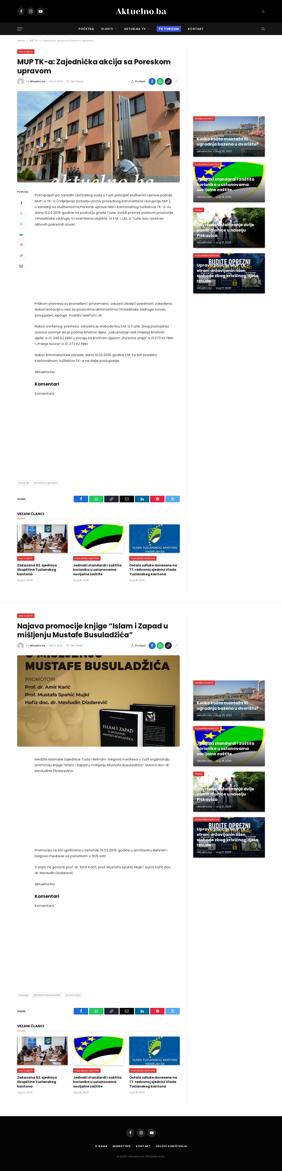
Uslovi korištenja (171, 1146)
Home (21, 40)
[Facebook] (21, 203)
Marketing (122, 1146)
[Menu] (20, 29)
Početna (86, 29)
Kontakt (196, 29)
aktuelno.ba (37, 81)
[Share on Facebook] (152, 81)
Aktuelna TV (135, 29)
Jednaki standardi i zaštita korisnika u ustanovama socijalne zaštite (97, 570)
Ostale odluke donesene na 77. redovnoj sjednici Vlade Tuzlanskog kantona (153, 570)
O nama (101, 1146)
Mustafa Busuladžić (47, 995)
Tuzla (199, 210)
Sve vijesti (26, 51)
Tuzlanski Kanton (87, 558)
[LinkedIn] (21, 234)
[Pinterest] (21, 245)
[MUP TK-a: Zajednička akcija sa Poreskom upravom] (98, 136)
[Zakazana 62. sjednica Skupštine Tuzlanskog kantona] (42, 538)
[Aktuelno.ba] (141, 11)
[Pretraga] (263, 29)
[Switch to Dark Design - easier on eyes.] (263, 11)
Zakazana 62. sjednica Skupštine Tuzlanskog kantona (37, 570)
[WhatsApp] (21, 224)
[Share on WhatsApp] (160, 81)
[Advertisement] (104, 264)
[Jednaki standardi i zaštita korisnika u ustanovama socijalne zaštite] (98, 538)
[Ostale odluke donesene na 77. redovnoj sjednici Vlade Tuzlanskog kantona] (154, 538)
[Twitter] (21, 213)
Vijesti (107, 29)
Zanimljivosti (204, 118)
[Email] (21, 266)
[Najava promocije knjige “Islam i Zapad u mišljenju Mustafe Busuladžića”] (98, 701)
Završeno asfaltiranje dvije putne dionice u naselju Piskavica (225, 230)
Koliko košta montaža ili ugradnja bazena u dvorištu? (227, 142)
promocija (73, 995)
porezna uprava (45, 483)
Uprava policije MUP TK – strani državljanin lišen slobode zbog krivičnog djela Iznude (227, 273)
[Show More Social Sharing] (176, 81)
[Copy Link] (168, 81)
